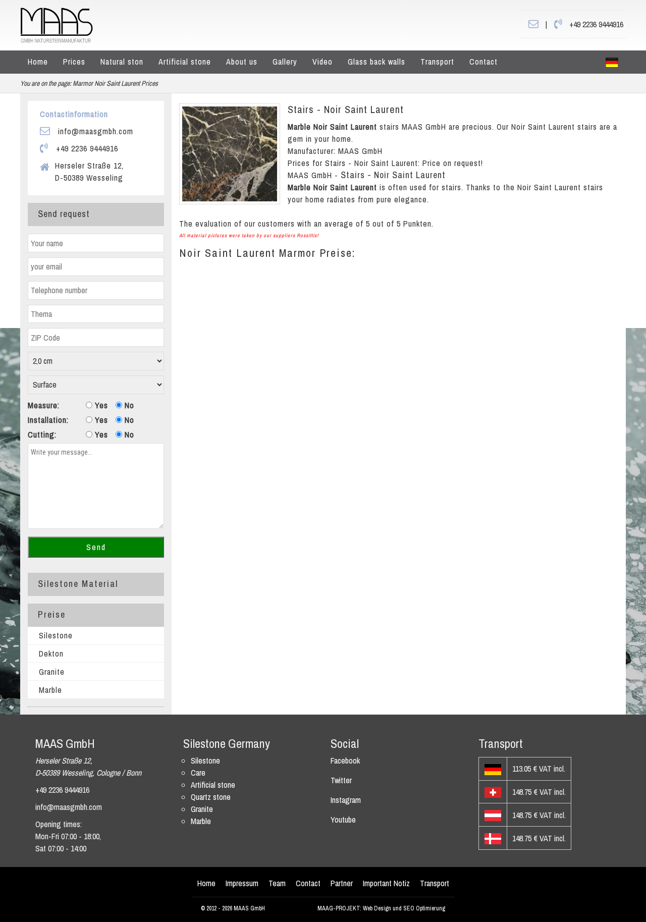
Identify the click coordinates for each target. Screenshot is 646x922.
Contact (483, 61)
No (128, 405)
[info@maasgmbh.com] (533, 24)
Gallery (285, 61)
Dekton (51, 653)
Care (198, 772)
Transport (437, 61)
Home (38, 61)
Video (322, 61)
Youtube (343, 819)
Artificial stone (184, 61)
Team (277, 883)
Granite (52, 671)
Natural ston (121, 61)
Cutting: (42, 434)
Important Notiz (386, 883)
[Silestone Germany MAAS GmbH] (612, 62)
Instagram (346, 799)
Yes (100, 405)
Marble (50, 689)
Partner (342, 883)
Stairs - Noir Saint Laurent (346, 109)
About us (241, 61)
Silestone (56, 635)
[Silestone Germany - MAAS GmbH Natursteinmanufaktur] (56, 24)
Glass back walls (376, 61)
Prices (74, 61)
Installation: (48, 419)
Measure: (44, 405)
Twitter (341, 780)
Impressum (242, 883)
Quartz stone (211, 796)
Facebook (345, 760)
